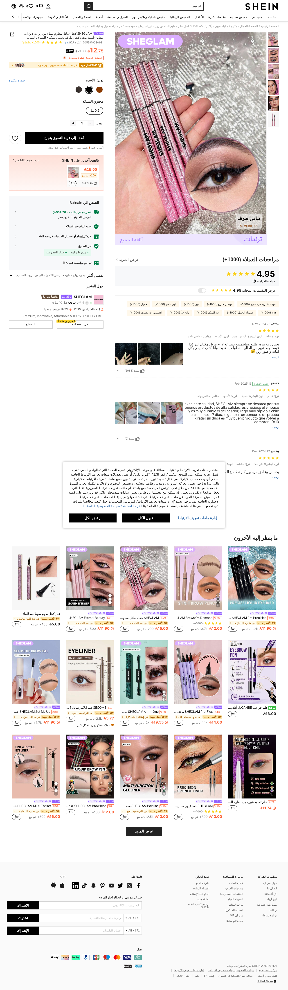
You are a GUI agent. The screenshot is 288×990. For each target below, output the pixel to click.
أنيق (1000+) (191, 304)
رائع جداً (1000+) (179, 312)
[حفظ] (15, 138)
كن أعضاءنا (270, 893)
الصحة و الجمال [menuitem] (82, 17)
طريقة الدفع (202, 883)
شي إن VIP (236, 915)
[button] (21, 6)
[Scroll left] (18, 17)
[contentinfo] (74, 957)
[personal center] (48, 6)
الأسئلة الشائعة (201, 888)
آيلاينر (209, 26)
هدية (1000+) (268, 312)
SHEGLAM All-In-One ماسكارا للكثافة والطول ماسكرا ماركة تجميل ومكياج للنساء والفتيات (143, 711)
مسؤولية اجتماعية (267, 904)
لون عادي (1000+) (165, 304)
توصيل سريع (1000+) (219, 304)
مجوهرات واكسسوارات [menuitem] (28, 17)
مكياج (234, 26)
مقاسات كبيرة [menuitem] (217, 17)
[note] (94, 725)
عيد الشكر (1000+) (208, 312)
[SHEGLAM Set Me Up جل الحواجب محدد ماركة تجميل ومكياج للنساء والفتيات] (36, 672)
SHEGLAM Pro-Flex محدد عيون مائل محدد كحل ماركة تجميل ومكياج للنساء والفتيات (197, 711)
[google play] (53, 887)
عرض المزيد (144, 831)
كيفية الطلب (236, 883)
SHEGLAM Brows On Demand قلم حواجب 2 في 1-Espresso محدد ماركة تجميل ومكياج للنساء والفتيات (197, 618)
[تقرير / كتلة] (117, 371)
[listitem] (83, 176)
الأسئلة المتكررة (234, 910)
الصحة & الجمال (249, 26)
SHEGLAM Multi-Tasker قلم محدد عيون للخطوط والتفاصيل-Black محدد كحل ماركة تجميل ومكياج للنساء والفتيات (35, 806)
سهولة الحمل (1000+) (240, 312)
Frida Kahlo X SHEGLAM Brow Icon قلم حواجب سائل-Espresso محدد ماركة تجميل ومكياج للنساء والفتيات (89, 806)
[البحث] (88, 6)
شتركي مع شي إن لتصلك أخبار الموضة (120, 897)
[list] (106, 885)
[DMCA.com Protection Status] (128, 966)
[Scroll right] (13, 17)
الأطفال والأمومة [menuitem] (58, 17)
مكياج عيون (221, 26)
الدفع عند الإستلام (199, 893)
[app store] (62, 887)
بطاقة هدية (203, 899)
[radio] (99, 90)
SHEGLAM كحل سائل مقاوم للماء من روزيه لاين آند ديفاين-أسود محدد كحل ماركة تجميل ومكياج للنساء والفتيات (143, 618)
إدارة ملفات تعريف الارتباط (189, 970)
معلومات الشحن (234, 888)
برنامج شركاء (269, 915)
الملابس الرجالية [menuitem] (180, 17)
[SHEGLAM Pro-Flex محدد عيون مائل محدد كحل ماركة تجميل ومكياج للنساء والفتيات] (198, 672)
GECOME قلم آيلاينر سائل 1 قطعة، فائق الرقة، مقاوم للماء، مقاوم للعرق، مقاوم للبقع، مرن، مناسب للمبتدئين (89, 707)
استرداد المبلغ (235, 899)
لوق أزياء (272, 899)
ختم (197, 975)
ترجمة (275, 357)
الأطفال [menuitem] (199, 17)
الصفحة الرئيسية (270, 26)
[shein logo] (261, 6)
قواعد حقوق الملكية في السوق (235, 975)
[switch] (202, 290)
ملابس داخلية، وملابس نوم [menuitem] (148, 17)
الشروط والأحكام (267, 975)
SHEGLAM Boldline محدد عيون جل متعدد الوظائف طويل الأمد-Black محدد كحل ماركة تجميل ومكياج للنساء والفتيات (143, 806)
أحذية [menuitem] (99, 17)
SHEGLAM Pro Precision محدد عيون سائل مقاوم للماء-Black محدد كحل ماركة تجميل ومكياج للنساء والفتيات (251, 618)
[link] (39, 6)
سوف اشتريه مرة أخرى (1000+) (257, 304)
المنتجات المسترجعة (231, 893)
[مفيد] (142, 371)
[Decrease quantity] (90, 123)
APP (62, 876)
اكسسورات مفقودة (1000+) (146, 312)
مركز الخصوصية (268, 970)
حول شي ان (270, 883)
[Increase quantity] (73, 123)
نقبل (139, 949)
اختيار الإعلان (183, 975)
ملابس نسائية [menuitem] (238, 17)
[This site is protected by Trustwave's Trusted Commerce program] (138, 966)
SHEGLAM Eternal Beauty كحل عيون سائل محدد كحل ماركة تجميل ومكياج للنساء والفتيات (89, 618)
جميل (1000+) (138, 304)
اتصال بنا (272, 888)
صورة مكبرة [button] (17, 80)
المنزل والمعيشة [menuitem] (117, 17)
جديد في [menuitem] (257, 17)
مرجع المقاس (235, 904)
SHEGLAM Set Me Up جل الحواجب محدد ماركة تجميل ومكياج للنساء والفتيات (35, 711)
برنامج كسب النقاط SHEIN (198, 906)
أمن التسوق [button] (84, 246)
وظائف (273, 910)
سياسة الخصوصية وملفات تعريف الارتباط (231, 970)
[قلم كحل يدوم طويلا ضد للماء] (36, 578)
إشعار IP (209, 975)
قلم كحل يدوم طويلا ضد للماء (41, 614)
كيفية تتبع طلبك (234, 920)
